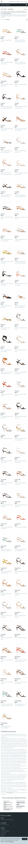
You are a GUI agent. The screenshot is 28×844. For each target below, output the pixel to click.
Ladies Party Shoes (20, 801)
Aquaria (17, 413)
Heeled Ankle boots (8, 809)
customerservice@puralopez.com (7, 819)
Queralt (3, 125)
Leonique (3, 634)
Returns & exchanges (14, 1)
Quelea (17, 324)
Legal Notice (3, 829)
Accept (25, 839)
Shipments (3, 834)
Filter (25, 9)
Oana (16, 125)
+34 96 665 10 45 (5, 824)
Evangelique (18, 701)
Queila (2, 302)
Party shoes (4, 9)
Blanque (3, 147)
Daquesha (17, 568)
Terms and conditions (5, 831)
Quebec (3, 37)
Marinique (18, 634)
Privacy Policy (3, 832)
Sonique (17, 369)
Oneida (3, 103)
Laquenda (3, 81)
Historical (3, 835)
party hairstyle (9, 792)
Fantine (17, 59)
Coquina (3, 192)
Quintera (3, 457)
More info (12, 841)
